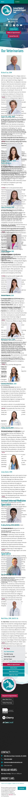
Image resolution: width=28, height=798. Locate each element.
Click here (10, 794)
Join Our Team (8, 659)
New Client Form (13, 671)
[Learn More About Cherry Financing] (8, 717)
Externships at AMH (9, 656)
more (3, 97)
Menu (2, 1)
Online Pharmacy (7, 703)
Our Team (7, 648)
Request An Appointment (9, 696)
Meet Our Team (13, 675)
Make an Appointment (13, 32)
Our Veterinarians (9, 651)
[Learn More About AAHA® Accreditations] (8, 711)
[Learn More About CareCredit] (8, 722)
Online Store (13, 29)
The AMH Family (8, 654)
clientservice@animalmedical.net (13, 762)
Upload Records (13, 36)
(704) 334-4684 (14, 19)
